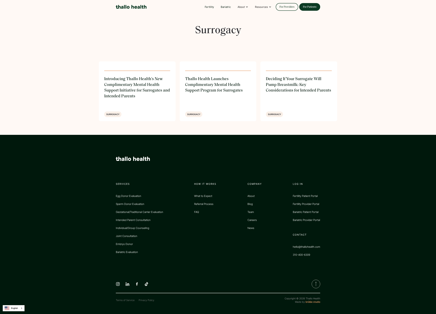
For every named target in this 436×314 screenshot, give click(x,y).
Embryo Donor (124, 244)
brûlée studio (313, 301)
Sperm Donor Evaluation (130, 204)
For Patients (309, 7)
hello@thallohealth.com (306, 246)
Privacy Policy (146, 300)
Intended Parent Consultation (133, 220)
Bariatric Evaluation (127, 252)
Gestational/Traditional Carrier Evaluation (139, 212)
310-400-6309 (301, 254)
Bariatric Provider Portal (306, 220)
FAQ (196, 212)
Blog (250, 204)
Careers (252, 220)
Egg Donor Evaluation (128, 196)
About (251, 196)
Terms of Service (125, 300)
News (250, 228)
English (14, 308)
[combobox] (14, 308)
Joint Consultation (126, 236)
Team (250, 212)
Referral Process (203, 204)
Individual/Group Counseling (132, 228)
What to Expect (203, 196)
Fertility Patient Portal (305, 196)
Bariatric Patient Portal (305, 212)
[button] (243, 7)
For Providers (286, 7)
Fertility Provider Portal (306, 204)
